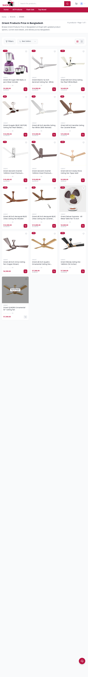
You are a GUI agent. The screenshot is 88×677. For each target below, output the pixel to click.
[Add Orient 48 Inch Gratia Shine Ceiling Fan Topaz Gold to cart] (83, 180)
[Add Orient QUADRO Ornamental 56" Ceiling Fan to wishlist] (26, 279)
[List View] (82, 41)
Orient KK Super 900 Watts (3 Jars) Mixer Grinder (14, 81)
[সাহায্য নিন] (82, 661)
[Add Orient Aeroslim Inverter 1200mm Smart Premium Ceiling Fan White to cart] (25, 180)
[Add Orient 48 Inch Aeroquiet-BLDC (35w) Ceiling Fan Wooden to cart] (25, 226)
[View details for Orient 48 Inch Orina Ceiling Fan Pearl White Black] (73, 62)
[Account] (82, 3)
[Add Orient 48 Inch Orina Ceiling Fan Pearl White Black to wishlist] (83, 51)
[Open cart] (76, 4)
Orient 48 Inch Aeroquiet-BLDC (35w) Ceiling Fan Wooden (15, 218)
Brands (12, 17)
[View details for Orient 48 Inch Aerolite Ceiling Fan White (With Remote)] (44, 108)
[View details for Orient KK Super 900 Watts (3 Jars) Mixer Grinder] (15, 62)
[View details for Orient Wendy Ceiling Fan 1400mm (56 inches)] (73, 244)
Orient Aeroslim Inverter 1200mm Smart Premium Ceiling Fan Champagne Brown (44, 172)
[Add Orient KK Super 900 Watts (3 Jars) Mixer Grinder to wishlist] (26, 51)
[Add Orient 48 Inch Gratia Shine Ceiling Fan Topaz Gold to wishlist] (83, 142)
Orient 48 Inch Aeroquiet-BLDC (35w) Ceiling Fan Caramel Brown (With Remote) (44, 218)
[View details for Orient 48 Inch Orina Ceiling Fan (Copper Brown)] (15, 244)
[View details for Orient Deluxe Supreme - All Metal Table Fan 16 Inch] (73, 199)
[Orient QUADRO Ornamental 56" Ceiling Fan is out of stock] (25, 317)
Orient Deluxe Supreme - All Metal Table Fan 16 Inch (71, 218)
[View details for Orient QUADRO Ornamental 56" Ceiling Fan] (15, 290)
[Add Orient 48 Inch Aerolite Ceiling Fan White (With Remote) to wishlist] (54, 97)
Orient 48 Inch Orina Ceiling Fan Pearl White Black (71, 81)
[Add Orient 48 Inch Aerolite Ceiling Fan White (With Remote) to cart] (54, 135)
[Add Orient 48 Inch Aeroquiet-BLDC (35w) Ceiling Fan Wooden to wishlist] (26, 188)
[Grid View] (77, 41)
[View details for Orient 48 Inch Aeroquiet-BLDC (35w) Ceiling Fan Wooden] (15, 199)
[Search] (67, 3)
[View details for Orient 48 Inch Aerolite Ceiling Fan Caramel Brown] (73, 108)
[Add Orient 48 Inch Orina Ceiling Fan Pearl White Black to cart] (83, 89)
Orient (5, 77)
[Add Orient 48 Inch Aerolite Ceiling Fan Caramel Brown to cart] (83, 135)
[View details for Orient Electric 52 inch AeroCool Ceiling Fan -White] (44, 62)
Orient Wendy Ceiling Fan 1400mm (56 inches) (70, 263)
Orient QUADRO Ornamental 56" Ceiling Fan (14, 309)
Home (6, 10)
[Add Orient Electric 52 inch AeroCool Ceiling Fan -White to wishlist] (54, 51)
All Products (17, 10)
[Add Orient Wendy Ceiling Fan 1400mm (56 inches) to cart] (83, 271)
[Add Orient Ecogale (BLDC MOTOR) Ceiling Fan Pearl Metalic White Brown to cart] (25, 135)
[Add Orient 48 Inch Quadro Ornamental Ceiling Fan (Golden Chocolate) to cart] (54, 271)
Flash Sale (30, 10)
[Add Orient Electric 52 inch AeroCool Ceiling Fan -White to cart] (54, 89)
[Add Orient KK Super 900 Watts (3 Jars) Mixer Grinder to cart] (25, 89)
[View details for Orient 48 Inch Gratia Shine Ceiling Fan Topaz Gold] (73, 153)
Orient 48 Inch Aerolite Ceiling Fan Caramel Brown (72, 127)
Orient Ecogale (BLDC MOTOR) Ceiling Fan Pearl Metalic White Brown (15, 127)
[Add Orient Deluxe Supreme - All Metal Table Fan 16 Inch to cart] (83, 226)
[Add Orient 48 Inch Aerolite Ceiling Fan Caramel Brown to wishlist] (83, 97)
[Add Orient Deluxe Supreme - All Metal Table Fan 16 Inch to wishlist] (83, 188)
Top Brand (42, 10)
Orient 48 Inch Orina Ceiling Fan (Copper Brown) (14, 263)
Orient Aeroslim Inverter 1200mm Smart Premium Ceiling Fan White (12, 172)
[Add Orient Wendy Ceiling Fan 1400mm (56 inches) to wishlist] (83, 233)
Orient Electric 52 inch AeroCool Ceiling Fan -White (43, 81)
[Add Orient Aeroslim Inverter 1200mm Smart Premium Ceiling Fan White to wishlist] (26, 142)
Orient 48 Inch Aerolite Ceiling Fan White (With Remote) (43, 127)
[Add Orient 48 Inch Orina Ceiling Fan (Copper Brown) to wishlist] (26, 233)
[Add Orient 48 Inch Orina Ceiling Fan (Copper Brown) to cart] (25, 271)
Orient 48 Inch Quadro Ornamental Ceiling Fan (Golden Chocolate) (41, 263)
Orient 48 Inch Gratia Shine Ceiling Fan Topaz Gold (71, 172)
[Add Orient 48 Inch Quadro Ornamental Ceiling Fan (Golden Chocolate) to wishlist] (54, 233)
